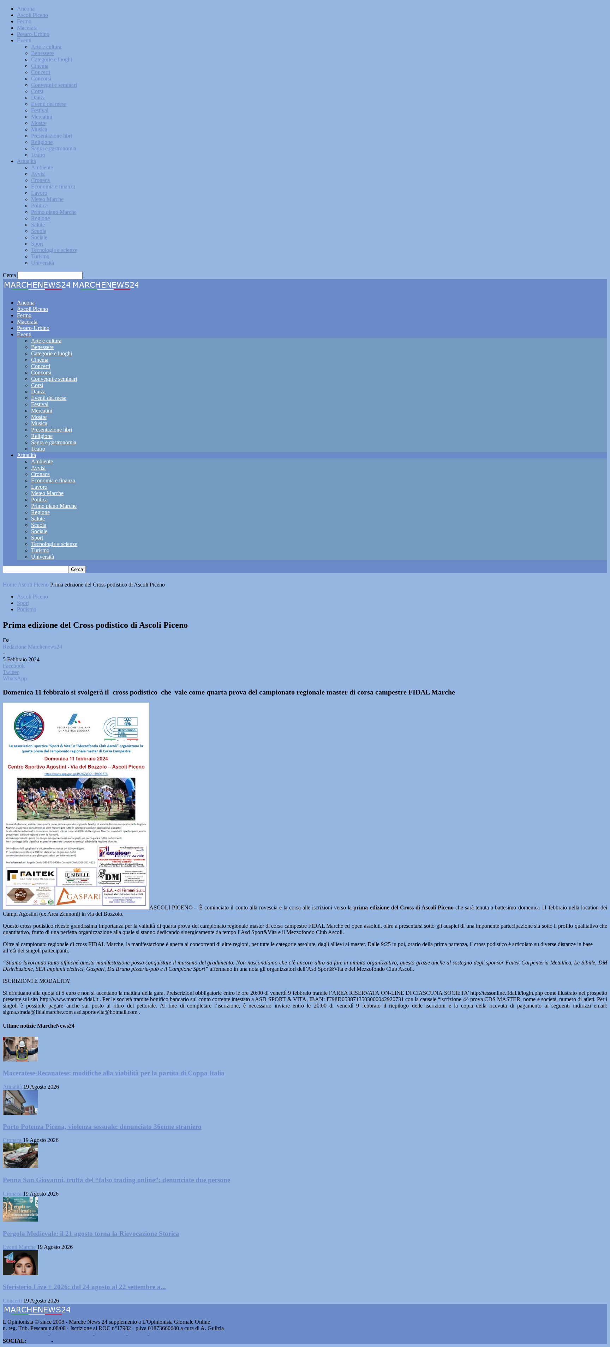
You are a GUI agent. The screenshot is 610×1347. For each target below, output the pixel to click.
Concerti (40, 72)
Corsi (37, 91)
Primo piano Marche (54, 212)
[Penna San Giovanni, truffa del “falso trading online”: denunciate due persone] (20, 1166)
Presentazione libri (51, 136)
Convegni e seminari (54, 85)
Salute (38, 225)
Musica (39, 129)
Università (42, 263)
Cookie (159, 1334)
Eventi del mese (48, 104)
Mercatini (41, 117)
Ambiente (42, 167)
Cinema (39, 66)
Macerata (27, 28)
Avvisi (38, 174)
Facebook (39, 1341)
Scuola (38, 231)
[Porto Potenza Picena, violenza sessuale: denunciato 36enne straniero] (20, 1113)
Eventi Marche (19, 1247)
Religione (42, 142)
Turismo (40, 256)
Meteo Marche (47, 199)
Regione (40, 218)
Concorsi (41, 79)
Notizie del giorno (71, 1334)
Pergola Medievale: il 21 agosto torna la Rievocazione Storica (91, 1233)
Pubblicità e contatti (25, 1334)
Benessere (42, 53)
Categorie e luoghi (51, 59)
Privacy (137, 1334)
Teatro (38, 155)
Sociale (39, 237)
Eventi (24, 40)
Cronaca (40, 180)
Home (10, 585)
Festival (39, 110)
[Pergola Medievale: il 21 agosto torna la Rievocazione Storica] (20, 1220)
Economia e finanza (53, 187)
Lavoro (39, 193)
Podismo (26, 609)
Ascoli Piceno (32, 15)
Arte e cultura (46, 47)
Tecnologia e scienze (54, 250)
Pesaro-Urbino (33, 34)
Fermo (24, 21)
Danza (38, 98)
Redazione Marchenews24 (32, 647)
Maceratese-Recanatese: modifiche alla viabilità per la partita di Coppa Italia (114, 1073)
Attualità (26, 161)
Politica (39, 206)
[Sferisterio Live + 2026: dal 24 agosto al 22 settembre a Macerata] (20, 1273)
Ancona (26, 9)
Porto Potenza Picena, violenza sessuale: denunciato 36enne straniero (102, 1126)
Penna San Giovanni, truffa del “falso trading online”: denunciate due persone (116, 1180)
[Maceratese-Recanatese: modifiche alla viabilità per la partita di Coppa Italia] (20, 1060)
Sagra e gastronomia (53, 148)
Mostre (39, 123)
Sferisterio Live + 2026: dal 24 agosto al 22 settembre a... (84, 1287)
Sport (37, 244)
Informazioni (110, 1334)
